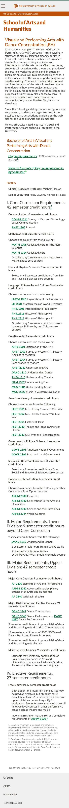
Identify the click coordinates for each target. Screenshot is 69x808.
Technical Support (12, 803)
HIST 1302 (18, 414)
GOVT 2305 (19, 449)
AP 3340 (17, 596)
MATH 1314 (19, 252)
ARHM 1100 (38, 719)
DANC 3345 (19, 616)
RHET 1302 (18, 227)
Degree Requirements (22, 156)
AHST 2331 (18, 367)
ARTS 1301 (18, 347)
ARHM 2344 (19, 514)
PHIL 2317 (18, 318)
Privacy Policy (10, 794)
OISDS (6, 786)
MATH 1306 (19, 244)
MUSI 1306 (18, 387)
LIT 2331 (17, 304)
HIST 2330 (18, 427)
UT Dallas (8, 778)
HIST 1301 (18, 409)
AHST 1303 (18, 351)
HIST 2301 (18, 422)
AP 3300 (17, 583)
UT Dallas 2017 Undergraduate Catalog (20, 14)
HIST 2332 (18, 435)
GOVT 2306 (19, 454)
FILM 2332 (18, 382)
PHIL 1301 (18, 309)
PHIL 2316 (18, 313)
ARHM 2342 (19, 501)
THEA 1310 (18, 377)
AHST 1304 (18, 359)
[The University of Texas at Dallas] (34, 6)
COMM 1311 (19, 219)
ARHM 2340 (19, 496)
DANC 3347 (19, 611)
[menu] (3, 6)
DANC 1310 (19, 372)
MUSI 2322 (18, 392)
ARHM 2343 (19, 509)
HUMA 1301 (19, 299)
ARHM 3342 (19, 588)
